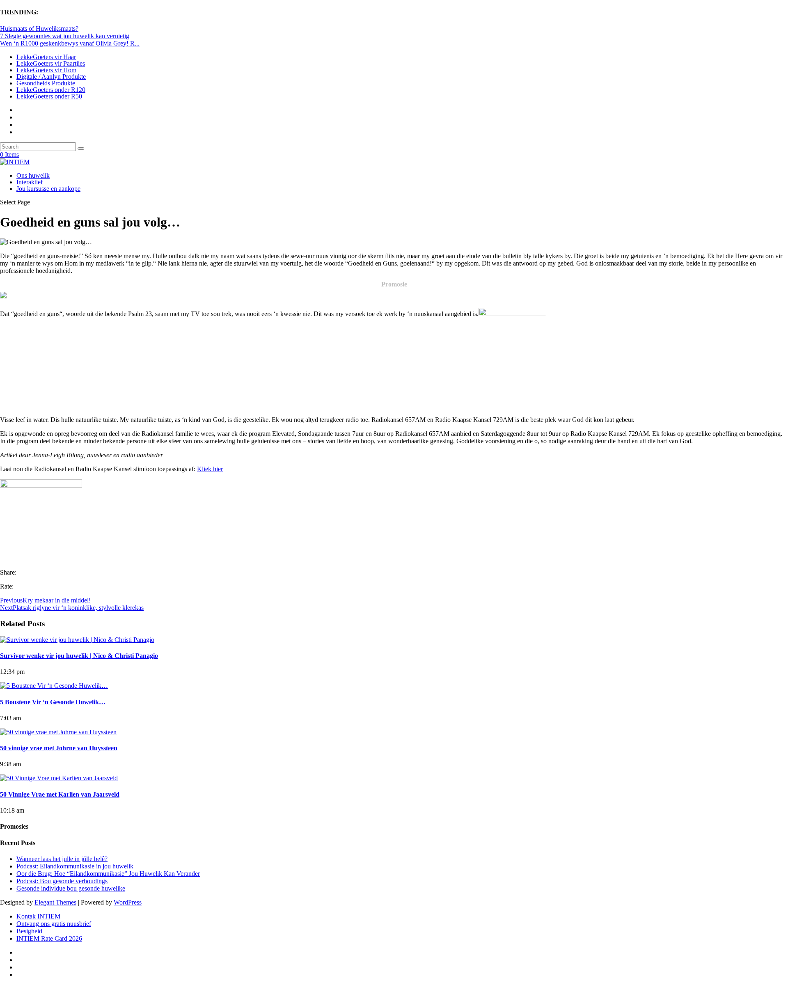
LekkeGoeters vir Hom (46, 69)
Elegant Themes (55, 902)
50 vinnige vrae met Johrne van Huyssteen (58, 747)
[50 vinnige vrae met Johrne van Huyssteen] (58, 731)
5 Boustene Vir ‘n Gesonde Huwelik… (52, 702)
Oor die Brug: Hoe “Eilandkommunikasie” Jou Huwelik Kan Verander (108, 873)
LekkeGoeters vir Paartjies (50, 63)
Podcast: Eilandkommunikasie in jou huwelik (74, 866)
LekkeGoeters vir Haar (46, 56)
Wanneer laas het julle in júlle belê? (62, 858)
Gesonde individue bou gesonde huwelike (70, 888)
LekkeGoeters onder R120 (50, 89)
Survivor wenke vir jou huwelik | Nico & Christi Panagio (79, 655)
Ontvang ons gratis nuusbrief (53, 923)
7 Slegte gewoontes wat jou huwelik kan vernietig (64, 35)
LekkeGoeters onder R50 (49, 96)
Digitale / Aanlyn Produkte (51, 76)
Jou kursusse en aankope (48, 188)
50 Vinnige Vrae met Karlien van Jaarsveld (59, 794)
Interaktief (29, 182)
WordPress (128, 902)
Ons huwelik (33, 175)
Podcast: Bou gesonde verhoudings (62, 880)
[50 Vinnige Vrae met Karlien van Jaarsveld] (59, 777)
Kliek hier (210, 468)
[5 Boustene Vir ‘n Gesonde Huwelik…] (54, 685)
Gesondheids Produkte (45, 83)
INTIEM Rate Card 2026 (49, 938)
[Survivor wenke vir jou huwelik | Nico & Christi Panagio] (77, 639)
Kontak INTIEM (38, 916)
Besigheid (29, 931)
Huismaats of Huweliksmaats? (39, 28)
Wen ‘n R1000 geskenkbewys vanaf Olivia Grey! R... (70, 43)
